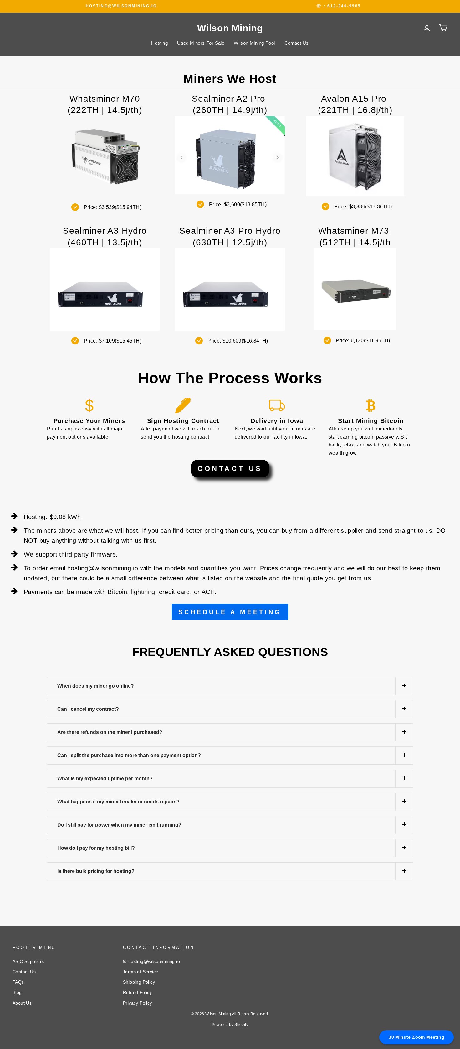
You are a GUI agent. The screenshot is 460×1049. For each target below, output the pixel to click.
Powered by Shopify (230, 1024)
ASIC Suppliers (28, 961)
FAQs (18, 982)
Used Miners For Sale (200, 43)
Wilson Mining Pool (254, 43)
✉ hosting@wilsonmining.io (151, 961)
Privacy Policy (137, 1003)
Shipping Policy (139, 982)
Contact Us (296, 43)
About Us (22, 1003)
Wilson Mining (230, 28)
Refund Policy (137, 992)
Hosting (159, 43)
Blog (17, 992)
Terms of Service (140, 972)
